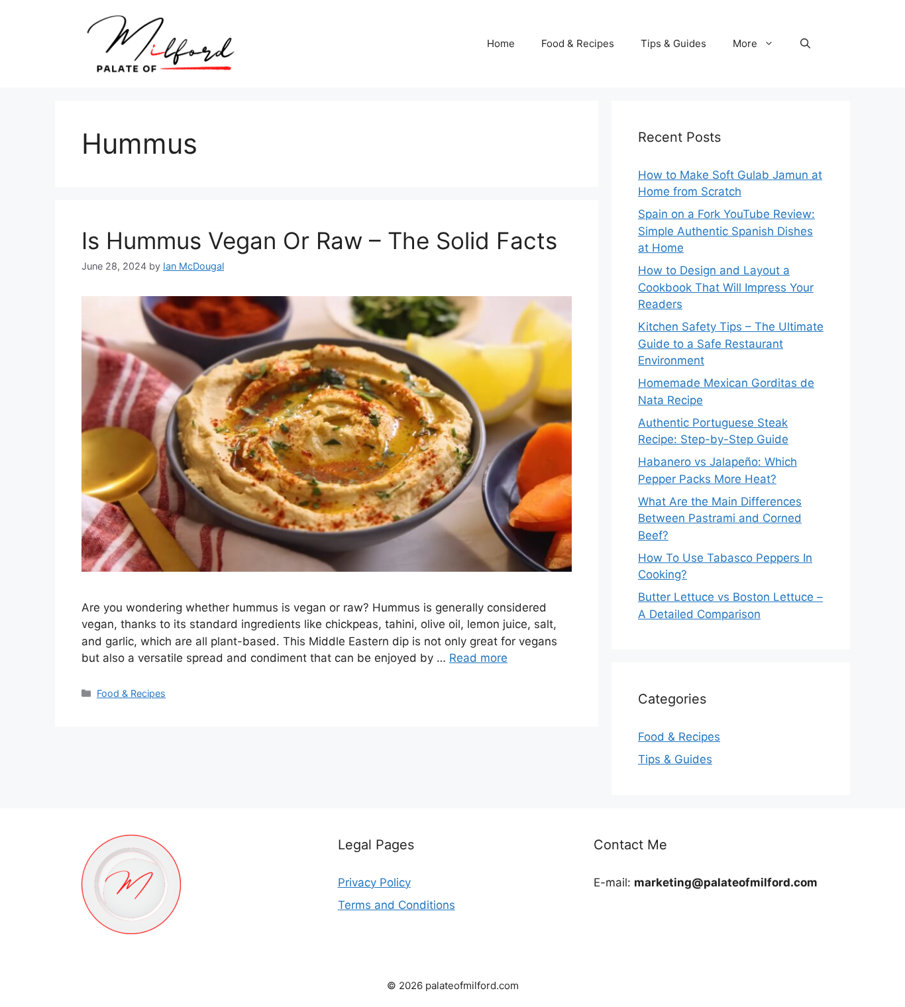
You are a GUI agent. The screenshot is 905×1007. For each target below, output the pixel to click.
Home (501, 43)
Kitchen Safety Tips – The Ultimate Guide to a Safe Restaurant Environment (731, 343)
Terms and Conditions (396, 905)
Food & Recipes (577, 43)
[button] (805, 44)
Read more (478, 657)
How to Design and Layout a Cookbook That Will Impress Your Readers (726, 287)
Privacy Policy (374, 882)
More (745, 43)
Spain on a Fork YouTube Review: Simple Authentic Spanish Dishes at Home (726, 230)
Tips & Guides (673, 43)
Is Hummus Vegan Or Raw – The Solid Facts (319, 240)
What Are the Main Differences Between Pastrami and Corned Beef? (720, 518)
